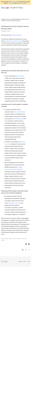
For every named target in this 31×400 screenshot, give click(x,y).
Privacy (24, 261)
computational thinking (18, 118)
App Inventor (19, 76)
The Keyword (14, 1)
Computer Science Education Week (13, 41)
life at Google (10, 3)
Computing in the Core (14, 203)
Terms (28, 261)
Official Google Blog (16, 35)
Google (20, 261)
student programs (22, 3)
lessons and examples (19, 112)
